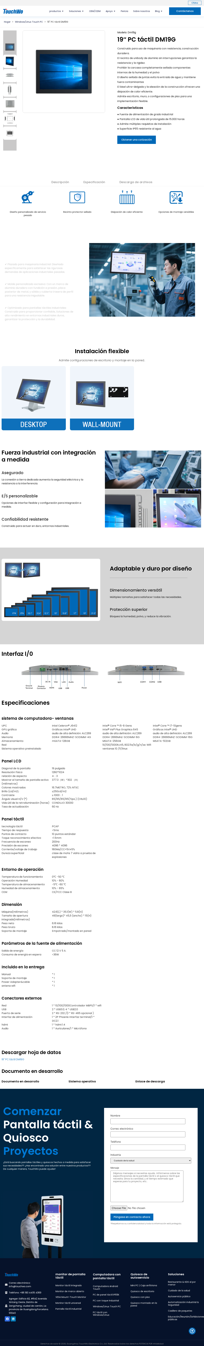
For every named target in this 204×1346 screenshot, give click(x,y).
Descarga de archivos (136, 182)
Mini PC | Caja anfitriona (144, 1285)
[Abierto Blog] (161, 11)
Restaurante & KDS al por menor (182, 1283)
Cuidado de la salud (179, 1290)
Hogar (7, 21)
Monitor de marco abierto (69, 1291)
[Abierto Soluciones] (83, 11)
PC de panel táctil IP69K (106, 1294)
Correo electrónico (121, 1128)
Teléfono (115, 1141)
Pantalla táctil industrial (68, 1308)
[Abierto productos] (63, 11)
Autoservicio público (179, 1296)
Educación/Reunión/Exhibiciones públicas (183, 1318)
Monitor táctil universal (68, 1303)
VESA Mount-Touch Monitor (70, 1297)
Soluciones (176, 1274)
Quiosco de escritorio (142, 1291)
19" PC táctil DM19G (13, 1059)
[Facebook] (7, 1318)
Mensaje (114, 1168)
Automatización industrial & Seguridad (183, 1303)
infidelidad (158, 1343)
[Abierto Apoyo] (114, 11)
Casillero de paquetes (180, 1310)
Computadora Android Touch (105, 1288)
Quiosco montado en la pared (144, 1304)
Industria (115, 1154)
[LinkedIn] (13, 1318)
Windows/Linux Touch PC (29, 21)
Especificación (94, 182)
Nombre (115, 1115)
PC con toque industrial (106, 1300)
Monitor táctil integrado (68, 1285)
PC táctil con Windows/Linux (101, 1314)
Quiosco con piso (140, 1297)
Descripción (60, 182)
